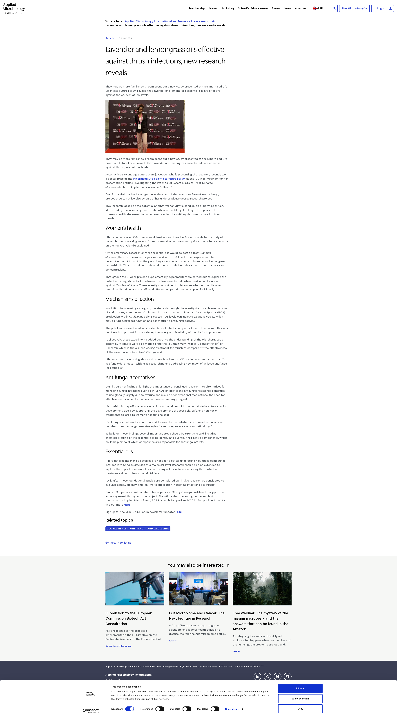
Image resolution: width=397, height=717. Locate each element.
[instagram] (267, 676)
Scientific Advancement (253, 8)
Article (109, 38)
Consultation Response (118, 646)
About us (300, 8)
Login (380, 8)
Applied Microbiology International (148, 21)
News (287, 8)
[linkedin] (257, 676)
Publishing (227, 8)
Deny (300, 708)
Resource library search (194, 21)
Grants (213, 8)
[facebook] (288, 676)
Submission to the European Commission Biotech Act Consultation (128, 618)
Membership (197, 8)
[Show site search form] (334, 8)
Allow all (300, 688)
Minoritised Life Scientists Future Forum (158, 179)
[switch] (159, 708)
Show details (232, 709)
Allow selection (300, 698)
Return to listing (120, 542)
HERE (127, 504)
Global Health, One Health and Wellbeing (138, 528)
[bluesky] (277, 676)
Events (276, 8)
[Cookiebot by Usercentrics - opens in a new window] (90, 711)
